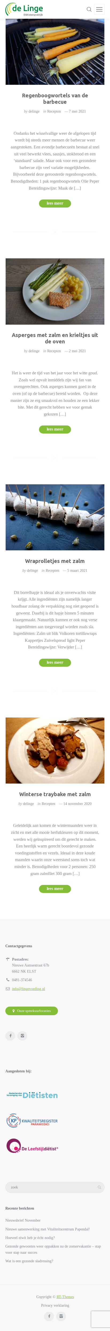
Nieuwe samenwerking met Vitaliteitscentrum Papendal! (47, 1229)
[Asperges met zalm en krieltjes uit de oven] (55, 291)
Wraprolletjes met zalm (55, 561)
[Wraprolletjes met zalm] (55, 517)
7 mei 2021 (77, 111)
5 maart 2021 (77, 571)
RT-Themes (65, 1297)
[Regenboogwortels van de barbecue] (55, 52)
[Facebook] (10, 1036)
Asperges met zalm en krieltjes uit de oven (55, 338)
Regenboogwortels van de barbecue (55, 98)
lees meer (55, 203)
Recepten (54, 111)
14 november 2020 (77, 804)
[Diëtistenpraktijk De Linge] (24, 9)
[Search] (89, 9)
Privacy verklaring (55, 1305)
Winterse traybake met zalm (55, 794)
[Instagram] (22, 1036)
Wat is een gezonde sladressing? (29, 1261)
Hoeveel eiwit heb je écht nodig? (30, 1238)
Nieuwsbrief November (23, 1220)
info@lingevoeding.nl (28, 989)
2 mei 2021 (77, 351)
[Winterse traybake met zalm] (55, 751)
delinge (34, 111)
